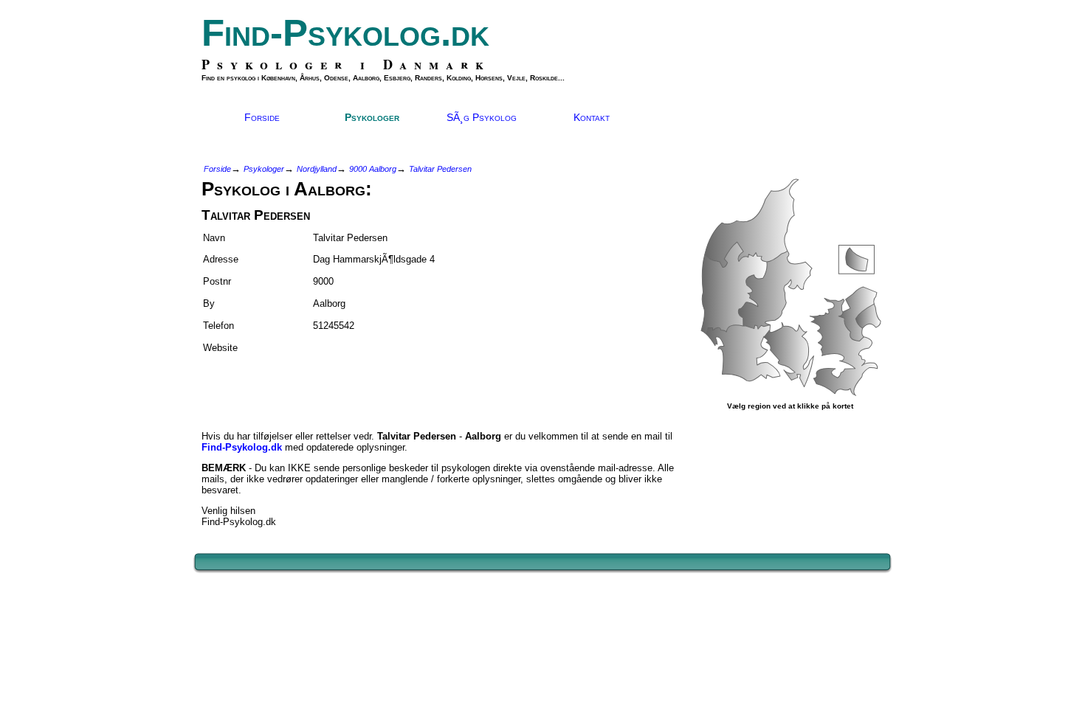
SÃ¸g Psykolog (482, 117)
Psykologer (372, 117)
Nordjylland (317, 168)
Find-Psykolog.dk (345, 33)
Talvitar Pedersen (440, 168)
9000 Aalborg (372, 168)
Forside (262, 117)
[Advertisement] (288, 386)
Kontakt (592, 117)
